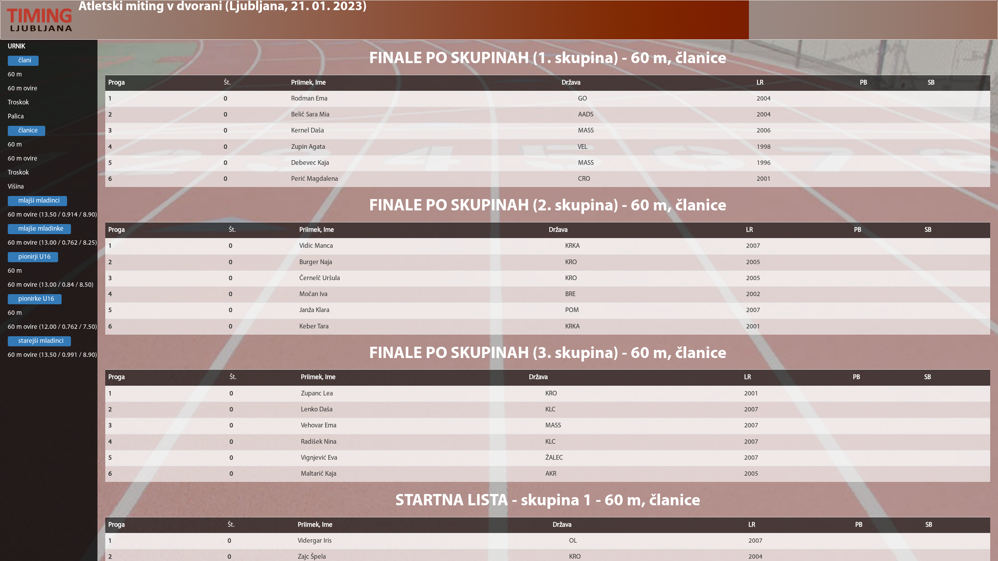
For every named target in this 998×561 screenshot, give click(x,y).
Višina (16, 186)
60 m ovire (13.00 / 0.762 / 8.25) (52, 243)
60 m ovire (22, 88)
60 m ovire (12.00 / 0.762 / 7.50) (52, 327)
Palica (16, 116)
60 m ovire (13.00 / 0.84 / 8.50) (51, 285)
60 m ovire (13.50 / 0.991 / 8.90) (52, 355)
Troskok (18, 102)
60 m (15, 74)
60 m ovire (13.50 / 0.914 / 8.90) (52, 215)
